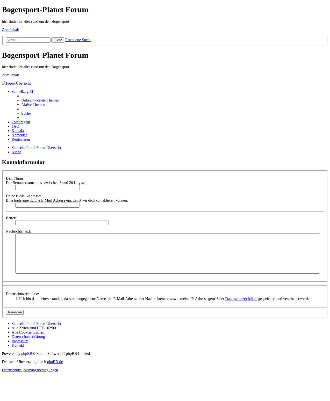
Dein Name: (15, 178)
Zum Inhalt (10, 30)
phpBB (26, 353)
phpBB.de (55, 362)
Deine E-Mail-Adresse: (23, 196)
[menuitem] (40, 100)
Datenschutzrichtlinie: (22, 294)
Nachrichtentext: (18, 231)
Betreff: (11, 218)
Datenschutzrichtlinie (241, 299)
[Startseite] (16, 83)
